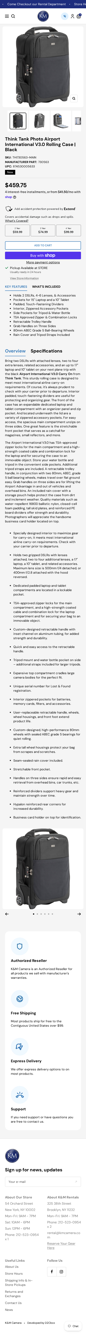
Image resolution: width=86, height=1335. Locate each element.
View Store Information (24, 278)
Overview (15, 351)
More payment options (43, 262)
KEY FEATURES (16, 287)
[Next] (79, 914)
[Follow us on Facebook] (52, 1271)
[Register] (76, 1182)
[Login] (72, 16)
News (9, 1310)
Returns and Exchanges (14, 1294)
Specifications (46, 351)
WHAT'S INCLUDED (46, 287)
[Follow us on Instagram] (61, 1271)
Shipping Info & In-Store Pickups (19, 1282)
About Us (12, 1267)
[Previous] (7, 914)
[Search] (13, 16)
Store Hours (14, 1273)
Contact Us (13, 1303)
